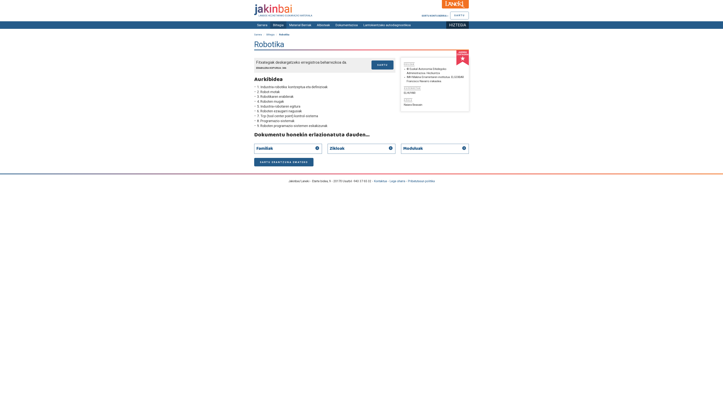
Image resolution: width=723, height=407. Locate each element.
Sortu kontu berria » (435, 16)
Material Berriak (300, 25)
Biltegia (278, 25)
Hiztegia (457, 25)
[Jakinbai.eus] (361, 9)
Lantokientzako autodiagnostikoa (387, 25)
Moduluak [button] (413, 148)
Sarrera (262, 25)
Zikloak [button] (337, 148)
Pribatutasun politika (421, 181)
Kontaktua (380, 181)
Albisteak (323, 25)
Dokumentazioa (347, 25)
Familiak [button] (264, 148)
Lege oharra (397, 181)
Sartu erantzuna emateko (284, 162)
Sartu (459, 15)
